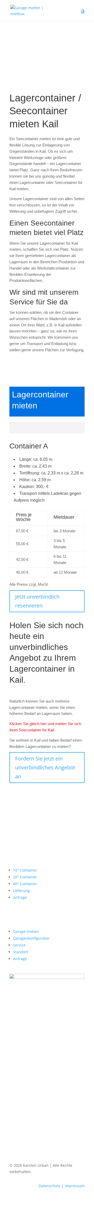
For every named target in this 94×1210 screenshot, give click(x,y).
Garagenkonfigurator (31, 938)
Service (19, 945)
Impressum (75, 1185)
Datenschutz (50, 1185)
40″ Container (25, 883)
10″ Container (25, 870)
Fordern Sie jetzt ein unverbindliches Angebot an (45, 767)
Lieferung (21, 890)
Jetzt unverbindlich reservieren (37, 601)
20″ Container (25, 876)
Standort (20, 951)
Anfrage (20, 897)
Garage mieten (26, 931)
